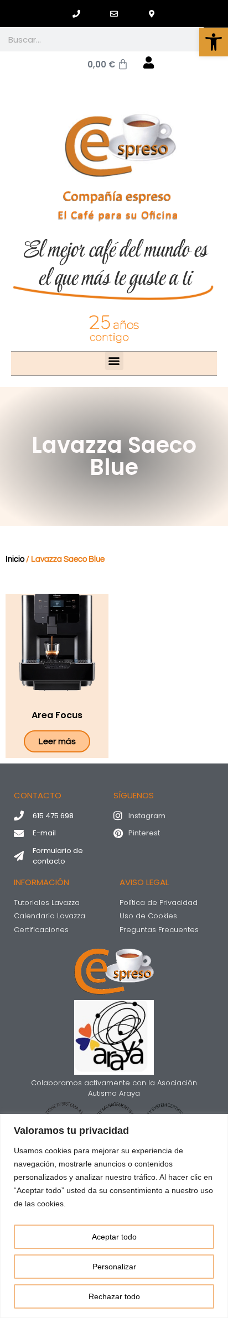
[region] (114, 1216)
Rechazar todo (114, 1296)
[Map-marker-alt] (151, 14)
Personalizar (114, 1266)
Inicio (15, 559)
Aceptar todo (114, 1236)
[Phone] (76, 14)
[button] (213, 42)
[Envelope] (114, 14)
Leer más (57, 741)
